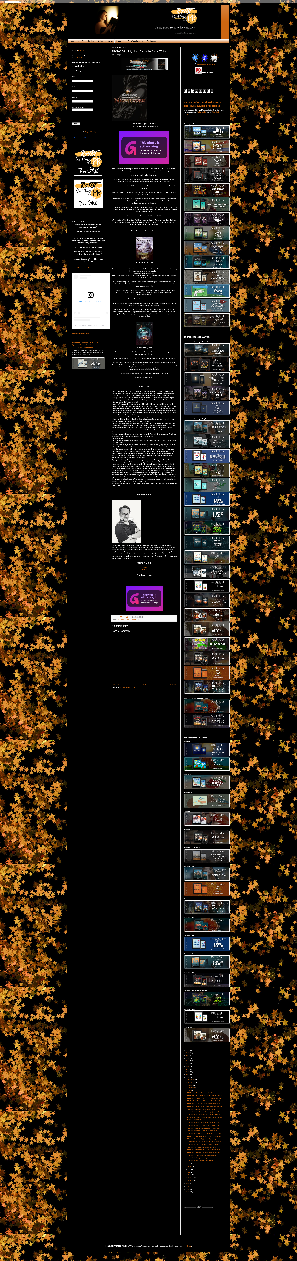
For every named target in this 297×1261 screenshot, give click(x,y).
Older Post (173, 684)
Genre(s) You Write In (78, 107)
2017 (188, 1074)
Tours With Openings (135, 41)
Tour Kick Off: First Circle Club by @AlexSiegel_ (202, 1147)
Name (74, 77)
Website (144, 567)
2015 (188, 1184)
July (189, 1164)
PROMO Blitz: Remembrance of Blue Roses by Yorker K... (205, 1093)
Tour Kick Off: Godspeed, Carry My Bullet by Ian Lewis (204, 1133)
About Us (81, 41)
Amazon (144, 580)
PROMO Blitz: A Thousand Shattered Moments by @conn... (205, 1101)
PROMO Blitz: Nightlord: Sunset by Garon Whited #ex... (204, 1136)
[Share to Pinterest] (142, 617)
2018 (188, 1072)
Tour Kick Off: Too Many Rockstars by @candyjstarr (203, 1125)
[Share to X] (138, 617)
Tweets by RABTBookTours (80, 333)
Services (91, 41)
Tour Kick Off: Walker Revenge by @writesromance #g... (204, 1122)
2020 (188, 1066)
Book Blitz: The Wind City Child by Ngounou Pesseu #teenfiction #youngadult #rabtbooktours (85, 345)
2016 (188, 1077)
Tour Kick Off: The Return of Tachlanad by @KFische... (204, 1114)
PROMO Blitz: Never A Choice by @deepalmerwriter (203, 1152)
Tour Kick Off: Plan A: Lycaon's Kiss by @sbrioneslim (203, 1112)
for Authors (80, 58)
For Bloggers (151, 41)
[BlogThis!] (135, 617)
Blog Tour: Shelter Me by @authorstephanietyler (202, 1139)
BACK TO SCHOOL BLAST (195, 1120)
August (190, 1090)
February (191, 1177)
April (189, 1172)
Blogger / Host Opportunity (93, 132)
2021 (188, 1064)
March (190, 1175)
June (189, 1166)
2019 (188, 1069)
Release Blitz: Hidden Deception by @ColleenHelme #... (205, 1117)
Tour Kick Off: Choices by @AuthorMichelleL (201, 1109)
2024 (188, 1055)
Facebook (144, 570)
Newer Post (115, 684)
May (189, 1169)
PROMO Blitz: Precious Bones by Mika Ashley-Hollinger (204, 1095)
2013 (188, 1189)
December (191, 1079)
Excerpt (127, 619)
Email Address (77, 87)
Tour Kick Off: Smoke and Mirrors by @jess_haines (203, 1144)
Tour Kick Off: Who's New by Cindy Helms (200, 1160)
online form (81, 50)
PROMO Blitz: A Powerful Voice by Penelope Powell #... (204, 1098)
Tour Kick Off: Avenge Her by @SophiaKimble (201, 1158)
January (190, 1180)
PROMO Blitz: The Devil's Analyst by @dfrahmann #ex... (204, 1103)
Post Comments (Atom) (127, 687)
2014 (188, 1186)
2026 (188, 1050)
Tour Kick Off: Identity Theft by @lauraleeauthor (202, 1131)
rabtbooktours (93, 325)
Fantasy (132, 619)
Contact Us (120, 41)
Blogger (188, 1246)
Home (72, 41)
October (190, 1085)
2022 (188, 1061)
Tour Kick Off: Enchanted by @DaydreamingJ (201, 1155)
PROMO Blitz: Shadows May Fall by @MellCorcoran (203, 1150)
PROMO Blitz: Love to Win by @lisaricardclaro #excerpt (204, 1106)
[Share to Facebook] (140, 617)
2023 (188, 1058)
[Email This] (133, 617)
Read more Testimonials (88, 268)
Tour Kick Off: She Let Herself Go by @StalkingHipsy (203, 1128)
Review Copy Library (105, 41)
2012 (188, 1192)
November (191, 1082)
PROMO (137, 619)
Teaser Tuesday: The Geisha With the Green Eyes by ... (204, 1141)
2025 (188, 1053)
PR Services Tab (201, 112)
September (191, 1088)
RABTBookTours (80, 325)
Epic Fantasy (120, 619)
